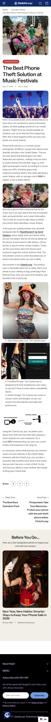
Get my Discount (38, 361)
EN (45, 719)
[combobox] (43, 719)
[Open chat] (6, 715)
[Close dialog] (48, 344)
